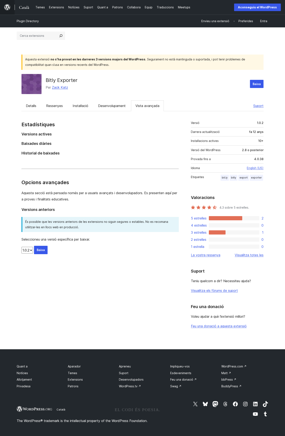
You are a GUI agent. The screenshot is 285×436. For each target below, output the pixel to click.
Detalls (31, 106)
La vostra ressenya (205, 255)
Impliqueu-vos (180, 366)
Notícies (22, 373)
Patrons (73, 386)
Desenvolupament (112, 106)
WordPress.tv (130, 386)
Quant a (22, 366)
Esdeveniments (180, 373)
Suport (258, 106)
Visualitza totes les (249, 255)
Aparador (74, 366)
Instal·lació (80, 106)
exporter (256, 177)
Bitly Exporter (61, 80)
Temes (72, 373)
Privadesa (23, 386)
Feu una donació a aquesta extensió (219, 326)
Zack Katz (60, 87)
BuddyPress (231, 386)
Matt (226, 373)
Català (61, 409)
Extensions (75, 379)
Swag (176, 386)
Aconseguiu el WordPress (257, 7)
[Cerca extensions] (61, 36)
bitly (233, 177)
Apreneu (125, 366)
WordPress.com (234, 366)
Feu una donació (183, 379)
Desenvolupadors (131, 379)
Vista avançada (147, 106)
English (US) (255, 168)
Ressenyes (54, 106)
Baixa (257, 84)
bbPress (228, 379)
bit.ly (225, 177)
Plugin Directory (28, 21)
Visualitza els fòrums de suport (214, 290)
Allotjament (24, 379)
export (244, 177)
